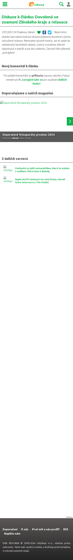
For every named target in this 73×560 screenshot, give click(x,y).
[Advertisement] (36, 355)
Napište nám (12, 533)
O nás (24, 529)
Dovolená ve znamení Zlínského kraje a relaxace (35, 19)
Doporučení (10, 529)
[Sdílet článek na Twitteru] (49, 32)
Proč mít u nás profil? (46, 529)
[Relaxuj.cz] (36, 4)
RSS (65, 529)
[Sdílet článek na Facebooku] (44, 32)
